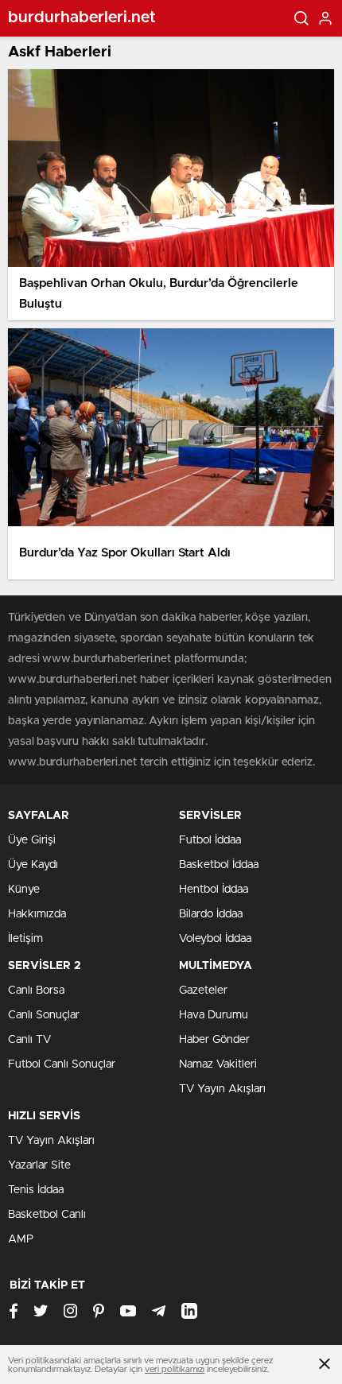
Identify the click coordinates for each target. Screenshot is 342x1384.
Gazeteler (203, 990)
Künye (24, 889)
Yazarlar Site (39, 1165)
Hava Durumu (213, 1015)
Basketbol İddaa (218, 864)
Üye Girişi (32, 840)
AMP (20, 1239)
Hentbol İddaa (213, 889)
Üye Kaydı (33, 864)
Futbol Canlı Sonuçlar (61, 1064)
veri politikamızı (174, 1369)
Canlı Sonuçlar (44, 1015)
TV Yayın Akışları (222, 1089)
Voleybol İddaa (215, 938)
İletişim (25, 938)
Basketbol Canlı (47, 1214)
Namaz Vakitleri (218, 1064)
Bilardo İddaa (211, 914)
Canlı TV (29, 1039)
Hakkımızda (37, 914)
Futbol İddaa (210, 840)
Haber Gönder (214, 1039)
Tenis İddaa (36, 1190)
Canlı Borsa (36, 990)
